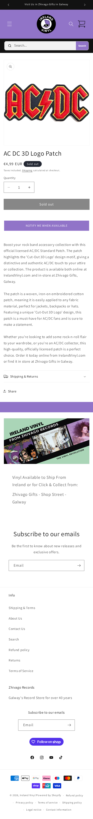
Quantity (10, 178)
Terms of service (48, 802)
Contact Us (17, 628)
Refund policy (19, 650)
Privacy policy (24, 802)
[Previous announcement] (8, 4)
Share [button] (12, 391)
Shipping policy (72, 802)
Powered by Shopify (48, 795)
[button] (9, 24)
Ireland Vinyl (28, 795)
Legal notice (33, 809)
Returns (14, 660)
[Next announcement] (85, 4)
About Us (15, 618)
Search (82, 45)
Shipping (27, 170)
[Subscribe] (79, 565)
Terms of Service (21, 671)
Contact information (59, 809)
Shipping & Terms (22, 608)
